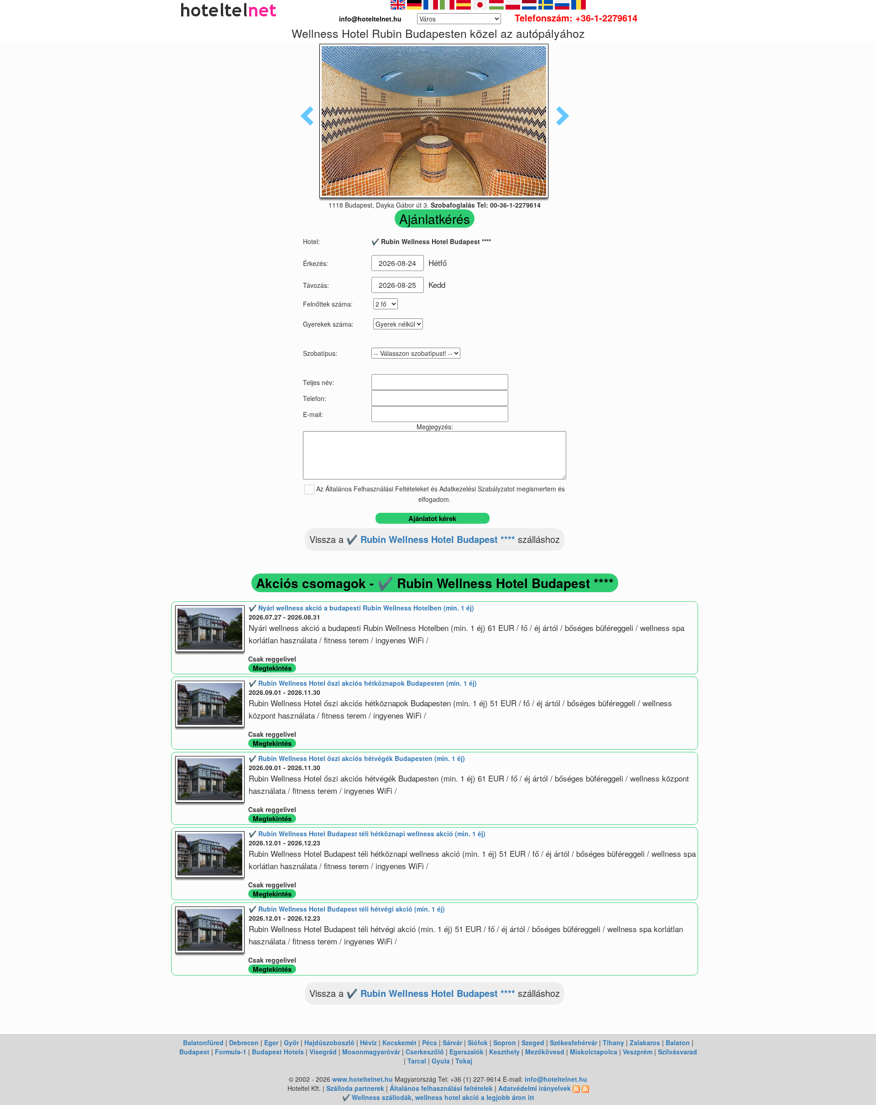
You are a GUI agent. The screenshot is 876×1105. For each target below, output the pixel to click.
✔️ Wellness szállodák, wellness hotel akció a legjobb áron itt (438, 1097)
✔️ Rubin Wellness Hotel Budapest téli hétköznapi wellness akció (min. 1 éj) (367, 833)
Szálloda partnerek (356, 1088)
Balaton (678, 1042)
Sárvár (452, 1042)
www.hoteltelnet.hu (362, 1079)
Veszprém (637, 1051)
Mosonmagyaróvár (371, 1051)
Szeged (532, 1042)
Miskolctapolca (593, 1051)
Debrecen (244, 1042)
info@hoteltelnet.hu (556, 1079)
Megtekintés (272, 667)
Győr (291, 1042)
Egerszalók (466, 1051)
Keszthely (504, 1051)
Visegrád (323, 1051)
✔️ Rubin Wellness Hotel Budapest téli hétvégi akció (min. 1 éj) (347, 908)
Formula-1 (230, 1051)
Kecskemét (399, 1042)
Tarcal (416, 1060)
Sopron (504, 1042)
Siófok (478, 1042)
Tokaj (463, 1060)
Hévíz (368, 1042)
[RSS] (576, 1088)
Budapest (194, 1051)
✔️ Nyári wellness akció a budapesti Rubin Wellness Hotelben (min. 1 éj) (361, 607)
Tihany (613, 1042)
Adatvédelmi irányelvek (534, 1088)
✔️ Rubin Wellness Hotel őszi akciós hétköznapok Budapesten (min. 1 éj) (363, 683)
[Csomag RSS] (585, 1088)
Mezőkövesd (544, 1051)
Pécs (429, 1042)
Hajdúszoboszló (329, 1042)
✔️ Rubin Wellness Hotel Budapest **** (430, 539)
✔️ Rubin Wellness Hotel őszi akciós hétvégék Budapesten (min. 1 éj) (357, 758)
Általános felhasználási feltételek (441, 1088)
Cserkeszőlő (425, 1051)
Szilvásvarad (677, 1051)
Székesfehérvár (573, 1042)
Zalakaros (645, 1042)
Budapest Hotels (278, 1051)
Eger (271, 1042)
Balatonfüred (203, 1042)
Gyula (441, 1060)
